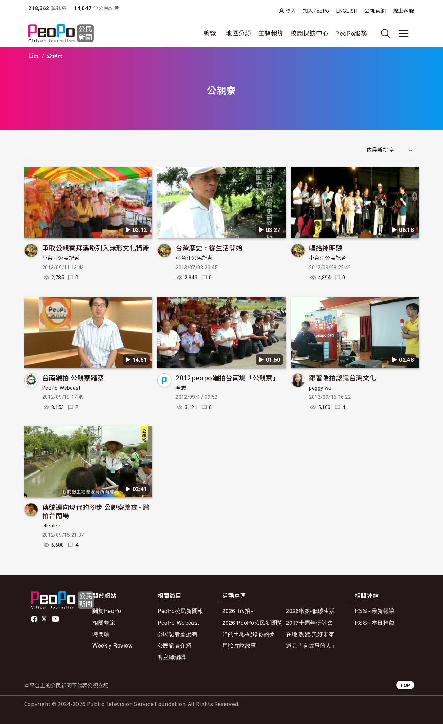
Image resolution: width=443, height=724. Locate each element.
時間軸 (100, 634)
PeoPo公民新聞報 (180, 611)
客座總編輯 (171, 657)
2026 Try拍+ (238, 611)
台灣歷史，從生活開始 (209, 247)
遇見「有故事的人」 (311, 645)
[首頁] (61, 33)
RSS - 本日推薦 (375, 622)
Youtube (56, 619)
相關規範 (103, 622)
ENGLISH (347, 11)
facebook (35, 619)
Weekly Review (112, 645)
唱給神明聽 (326, 247)
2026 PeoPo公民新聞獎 (252, 622)
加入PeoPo (316, 11)
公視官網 (375, 11)
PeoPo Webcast (61, 388)
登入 (290, 10)
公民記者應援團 (177, 634)
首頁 (33, 56)
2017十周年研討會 (309, 622)
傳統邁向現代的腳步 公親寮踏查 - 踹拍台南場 (96, 511)
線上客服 (403, 11)
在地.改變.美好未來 (310, 634)
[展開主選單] (403, 33)
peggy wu (320, 388)
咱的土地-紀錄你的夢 (248, 634)
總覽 (210, 33)
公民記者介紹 (174, 645)
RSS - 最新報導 (375, 611)
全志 (180, 388)
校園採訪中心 (309, 33)
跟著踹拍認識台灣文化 (342, 377)
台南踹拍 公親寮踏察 (73, 377)
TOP (405, 685)
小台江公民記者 (61, 258)
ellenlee (51, 526)
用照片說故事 (239, 645)
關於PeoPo (106, 611)
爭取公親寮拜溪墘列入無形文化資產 (96, 247)
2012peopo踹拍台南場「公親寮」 (227, 377)
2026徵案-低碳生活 (310, 611)
